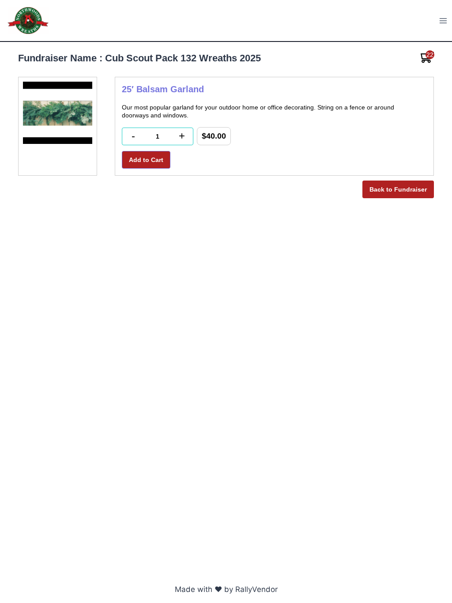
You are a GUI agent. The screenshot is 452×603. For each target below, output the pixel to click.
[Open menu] (443, 20)
